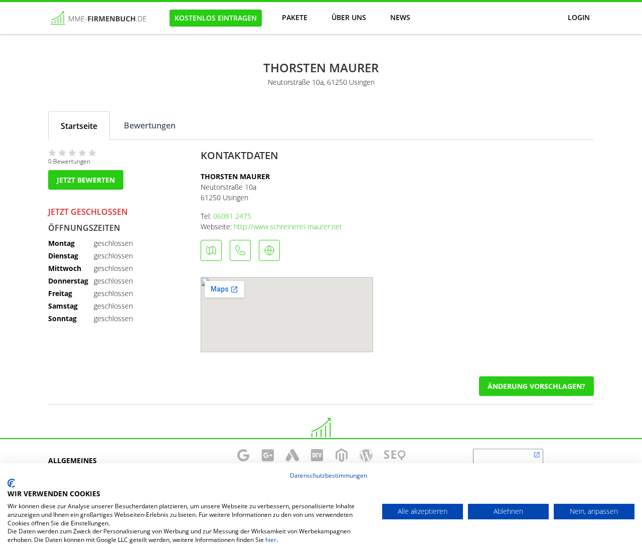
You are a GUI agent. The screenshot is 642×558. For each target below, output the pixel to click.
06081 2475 (232, 216)
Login (579, 17)
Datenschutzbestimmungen (328, 475)
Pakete (294, 17)
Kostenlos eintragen (216, 18)
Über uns (349, 17)
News (400, 17)
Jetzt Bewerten (86, 180)
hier (270, 539)
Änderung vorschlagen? (536, 386)
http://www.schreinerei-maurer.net (288, 226)
